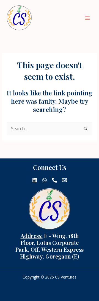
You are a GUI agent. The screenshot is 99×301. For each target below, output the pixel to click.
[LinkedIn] (34, 180)
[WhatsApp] (44, 180)
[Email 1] (64, 180)
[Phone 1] (54, 180)
